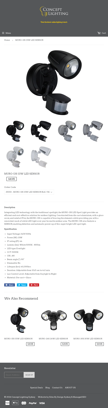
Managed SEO (79, 397)
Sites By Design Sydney (60, 397)
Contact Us (57, 388)
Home (7, 40)
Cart (103, 33)
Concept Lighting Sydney (23, 397)
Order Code (10, 187)
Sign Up (29, 375)
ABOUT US (70, 388)
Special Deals (36, 388)
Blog (47, 388)
